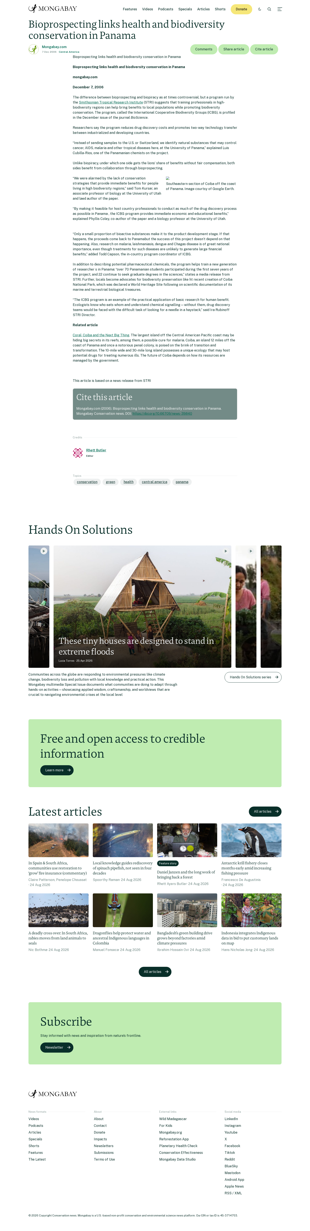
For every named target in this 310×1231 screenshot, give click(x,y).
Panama (182, 482)
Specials (185, 9)
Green (110, 482)
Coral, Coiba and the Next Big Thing (101, 335)
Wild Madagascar (173, 1119)
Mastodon (232, 1173)
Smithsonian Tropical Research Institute (111, 102)
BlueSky (231, 1166)
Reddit (230, 1159)
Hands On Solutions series (250, 677)
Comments (203, 49)
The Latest (37, 1159)
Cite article (264, 49)
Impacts (100, 1139)
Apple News (234, 1186)
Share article (233, 49)
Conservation (87, 482)
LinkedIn (231, 1119)
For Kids (165, 1126)
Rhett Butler (96, 450)
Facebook (232, 1146)
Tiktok (230, 1153)
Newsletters (103, 1146)
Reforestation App (174, 1139)
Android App (234, 1180)
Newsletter (54, 1047)
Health (128, 482)
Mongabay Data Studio (177, 1159)
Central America (69, 51)
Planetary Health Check (178, 1146)
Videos (147, 9)
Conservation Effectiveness (181, 1153)
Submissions (104, 1153)
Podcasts (165, 9)
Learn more (54, 770)
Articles (203, 9)
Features (130, 9)
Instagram (233, 1126)
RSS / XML (233, 1193)
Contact (100, 1126)
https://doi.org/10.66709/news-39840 (162, 414)
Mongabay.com (54, 47)
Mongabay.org (170, 1132)
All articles (262, 811)
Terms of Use (104, 1159)
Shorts (220, 9)
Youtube (231, 1132)
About (99, 1119)
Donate (241, 9)
